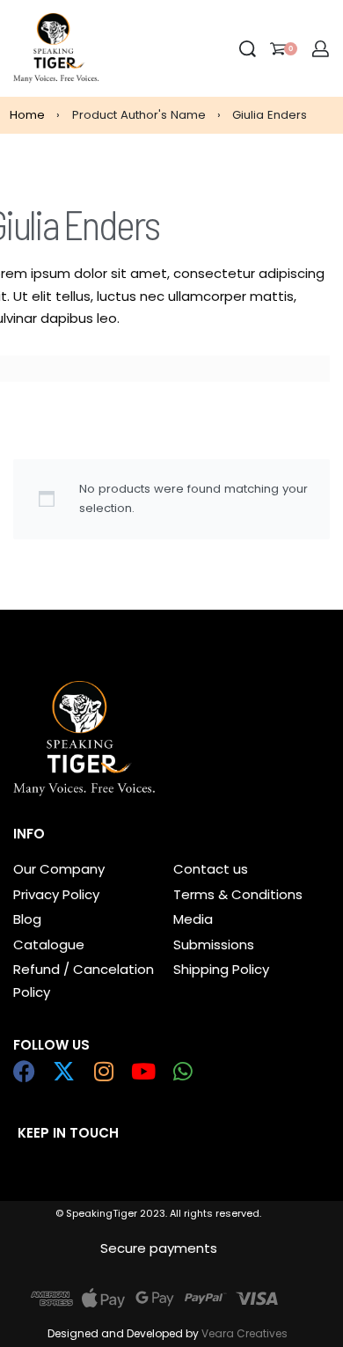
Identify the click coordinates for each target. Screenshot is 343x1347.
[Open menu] (113, 48)
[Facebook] (24, 1071)
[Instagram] (103, 1071)
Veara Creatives (244, 1333)
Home (27, 114)
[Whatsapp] (182, 1071)
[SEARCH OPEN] (247, 49)
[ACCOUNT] (320, 49)
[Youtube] (143, 1071)
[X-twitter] (64, 1071)
